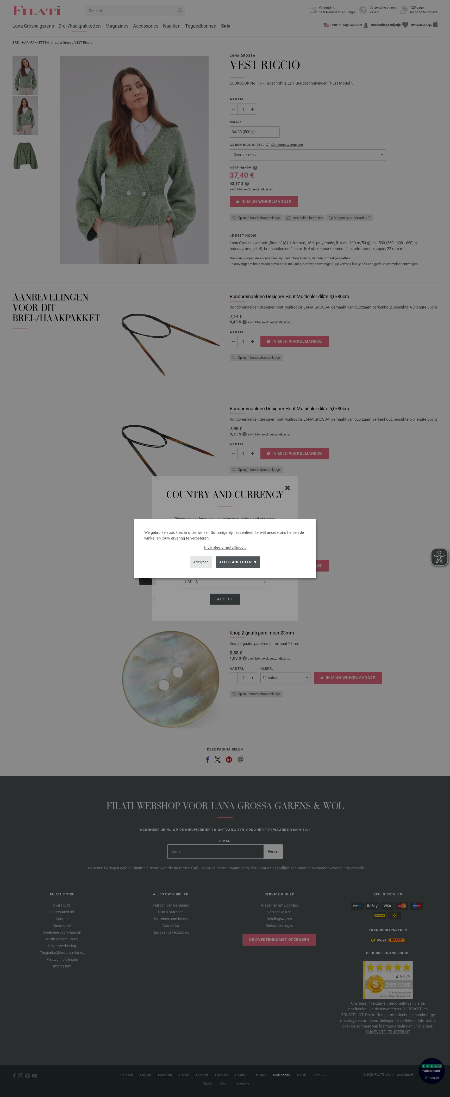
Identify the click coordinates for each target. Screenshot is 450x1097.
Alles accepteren (238, 562)
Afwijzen (201, 562)
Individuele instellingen (225, 547)
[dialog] (225, 548)
